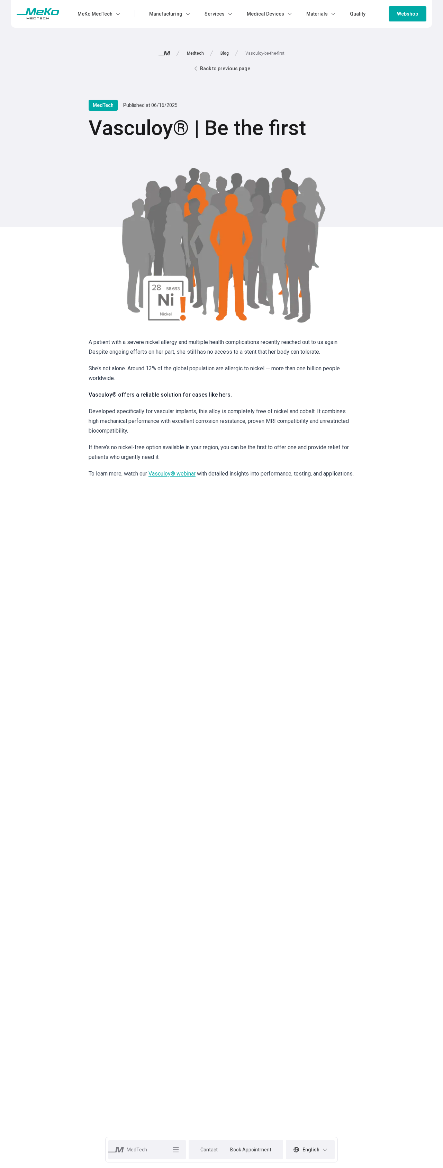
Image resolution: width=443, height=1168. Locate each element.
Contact (209, 1149)
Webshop (407, 14)
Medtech (195, 53)
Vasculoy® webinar (172, 473)
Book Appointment (250, 1149)
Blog (224, 53)
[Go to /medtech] (38, 13)
